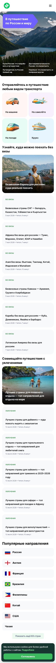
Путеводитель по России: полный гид (13, 71)
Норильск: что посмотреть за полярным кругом (41, 71)
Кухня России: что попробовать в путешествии (14, 65)
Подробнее (28, 650)
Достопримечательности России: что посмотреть (39, 65)
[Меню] (50, 6)
